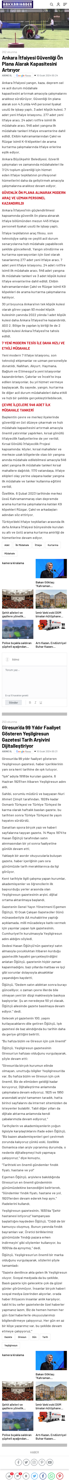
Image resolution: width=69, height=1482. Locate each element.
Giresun (22, 1336)
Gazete (8, 1336)
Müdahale (9, 553)
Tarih (45, 1336)
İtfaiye (38, 545)
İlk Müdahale (22, 545)
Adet (7, 545)
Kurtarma (53, 545)
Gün (34, 1336)
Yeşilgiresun (10, 1345)
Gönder (13, 702)
